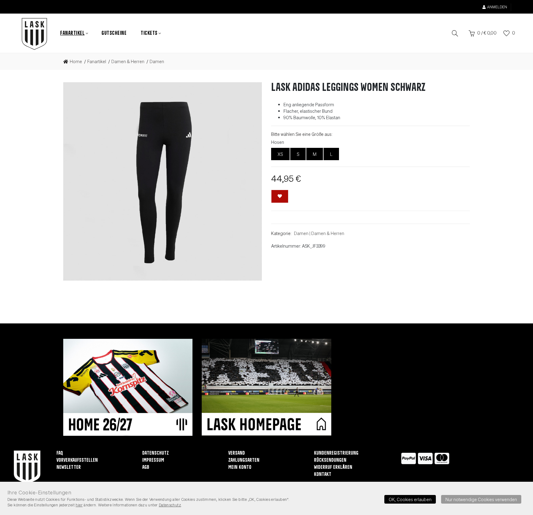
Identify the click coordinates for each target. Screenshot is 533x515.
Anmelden (497, 7)
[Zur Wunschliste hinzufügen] (279, 196)
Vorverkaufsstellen (77, 460)
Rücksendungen (330, 460)
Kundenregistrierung (336, 453)
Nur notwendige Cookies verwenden (481, 499)
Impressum (153, 460)
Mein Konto (239, 467)
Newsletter (68, 467)
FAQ (59, 453)
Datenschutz (155, 453)
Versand (236, 453)
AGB (145, 467)
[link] (74, 61)
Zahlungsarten (243, 460)
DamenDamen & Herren (319, 233)
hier (79, 504)
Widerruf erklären (333, 467)
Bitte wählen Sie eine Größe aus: (302, 134)
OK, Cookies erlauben (410, 499)
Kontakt (322, 474)
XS (280, 154)
